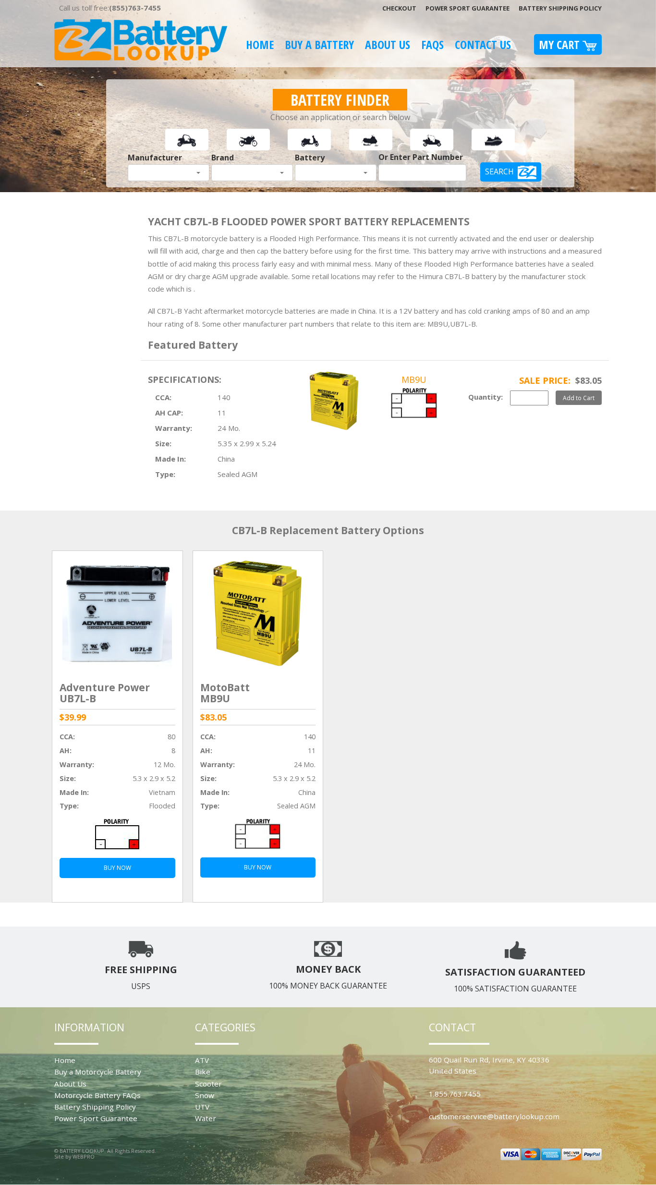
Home (260, 44)
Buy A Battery (319, 44)
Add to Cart (579, 398)
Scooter (208, 1083)
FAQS (432, 44)
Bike (202, 1071)
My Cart (561, 44)
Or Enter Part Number (420, 157)
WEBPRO (84, 1156)
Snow (204, 1095)
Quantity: (485, 397)
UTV (202, 1107)
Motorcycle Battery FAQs (97, 1095)
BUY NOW (117, 868)
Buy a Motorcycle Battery (97, 1071)
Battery (310, 157)
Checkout (399, 8)
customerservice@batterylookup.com (494, 1116)
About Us (387, 44)
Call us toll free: (110, 7)
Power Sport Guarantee (467, 8)
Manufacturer (155, 157)
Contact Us (483, 44)
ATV (202, 1060)
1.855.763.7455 (455, 1094)
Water (205, 1118)
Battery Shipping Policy (560, 8)
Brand (222, 157)
